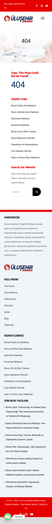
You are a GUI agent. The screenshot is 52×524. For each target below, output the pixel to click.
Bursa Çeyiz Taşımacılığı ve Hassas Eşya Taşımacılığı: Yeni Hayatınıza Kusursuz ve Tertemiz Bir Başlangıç (26, 411)
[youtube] (47, 6)
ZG (26, 508)
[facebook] (37, 6)
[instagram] (42, 6)
